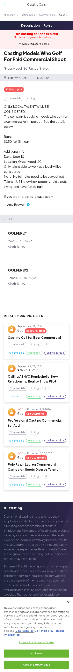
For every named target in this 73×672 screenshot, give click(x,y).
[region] (36, 634)
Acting (31, 98)
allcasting (9, 14)
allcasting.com (45, 575)
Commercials (47, 14)
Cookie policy (24, 630)
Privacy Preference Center (36, 642)
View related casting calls (34, 43)
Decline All (36, 653)
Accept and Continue (36, 664)
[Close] (68, 602)
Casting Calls (27, 14)
